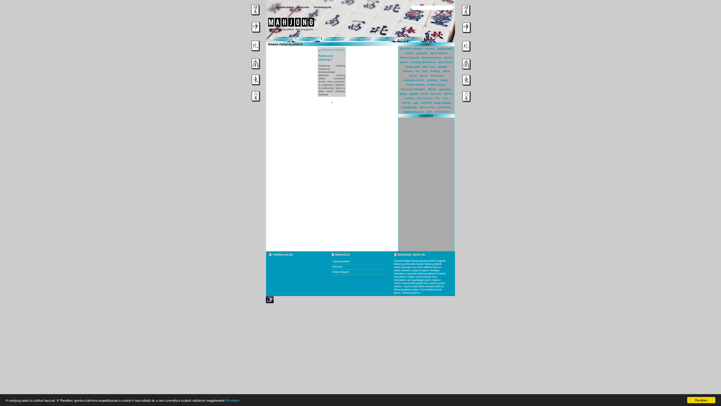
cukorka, (448, 93)
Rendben (701, 400)
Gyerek (309, 39)
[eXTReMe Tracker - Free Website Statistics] (270, 302)
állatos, (446, 71)
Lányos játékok (334, 39)
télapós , (444, 80)
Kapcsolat (303, 7)
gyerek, (404, 62)
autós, (429, 111)
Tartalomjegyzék (322, 7)
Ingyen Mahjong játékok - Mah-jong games (291, 29)
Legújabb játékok (285, 7)
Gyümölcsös (386, 39)
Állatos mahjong (360, 39)
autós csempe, (427, 107)
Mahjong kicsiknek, (432, 57)
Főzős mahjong (283, 39)
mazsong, (409, 98)
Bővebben (233, 400)
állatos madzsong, (409, 57)
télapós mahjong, (416, 84)
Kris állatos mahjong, (411, 48)
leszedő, (448, 57)
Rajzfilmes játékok (411, 39)
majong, (409, 53)
